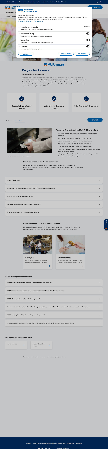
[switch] (88, 33)
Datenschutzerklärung (25, 21)
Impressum (37, 21)
